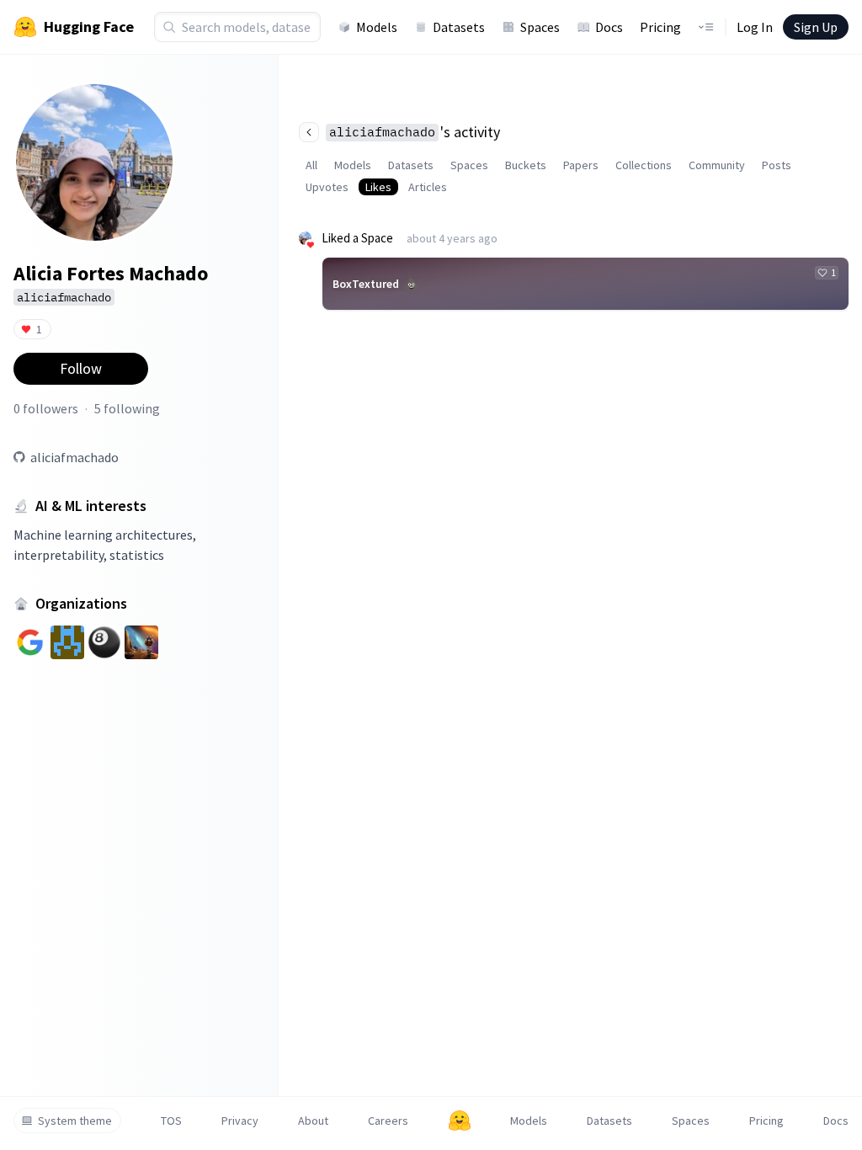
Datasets (459, 27)
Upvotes (327, 186)
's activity (414, 131)
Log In (755, 27)
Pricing (660, 27)
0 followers (45, 408)
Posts (776, 165)
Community (717, 165)
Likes (378, 186)
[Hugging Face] (459, 1120)
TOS (171, 1120)
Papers (581, 165)
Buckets (525, 165)
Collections (643, 165)
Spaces (540, 27)
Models (376, 27)
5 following (127, 408)
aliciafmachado (74, 457)
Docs (609, 27)
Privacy (239, 1120)
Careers (388, 1120)
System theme (75, 1120)
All (311, 165)
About (313, 1120)
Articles (427, 186)
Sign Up (816, 27)
